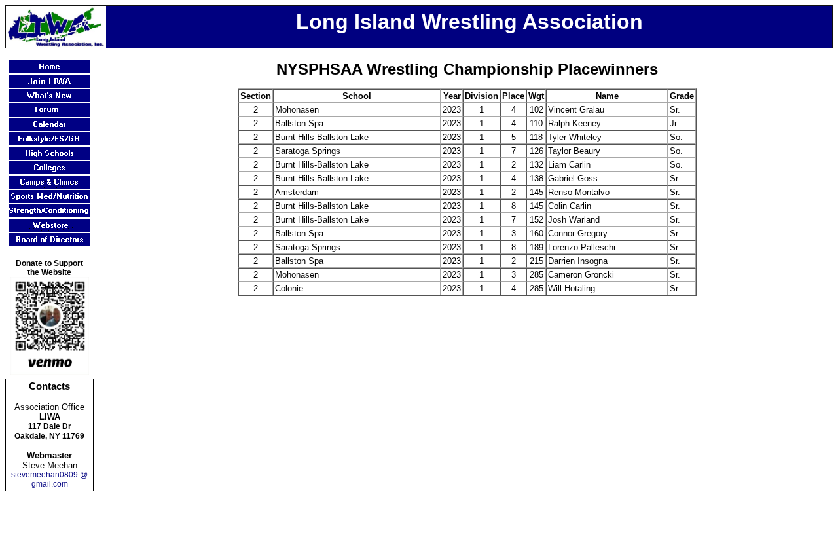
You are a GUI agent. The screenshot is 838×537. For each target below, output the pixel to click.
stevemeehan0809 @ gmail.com (49, 479)
